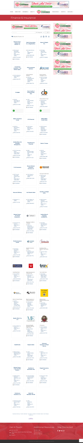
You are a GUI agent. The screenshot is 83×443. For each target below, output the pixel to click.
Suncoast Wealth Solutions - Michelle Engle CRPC (30, 326)
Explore (70, 11)
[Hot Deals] (14, 111)
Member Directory (38, 432)
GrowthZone (51, 441)
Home (11, 11)
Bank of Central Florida (17, 299)
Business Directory (16, 413)
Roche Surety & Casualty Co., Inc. (43, 75)
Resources (55, 11)
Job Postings (45, 413)
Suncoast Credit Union (44, 173)
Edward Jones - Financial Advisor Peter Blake (44, 300)
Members (25, 11)
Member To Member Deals (37, 413)
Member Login (37, 430)
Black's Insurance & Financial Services (30, 300)
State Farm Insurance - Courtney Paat (30, 273)
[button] (12, 37)
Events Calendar (24, 413)
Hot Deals (30, 413)
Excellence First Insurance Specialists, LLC (44, 249)
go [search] (47, 32)
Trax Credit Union (43, 272)
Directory (18, 11)
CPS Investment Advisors (29, 75)
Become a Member (38, 433)
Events (63, 11)
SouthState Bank (16, 272)
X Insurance (42, 325)
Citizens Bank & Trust (44, 98)
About (32, 11)
